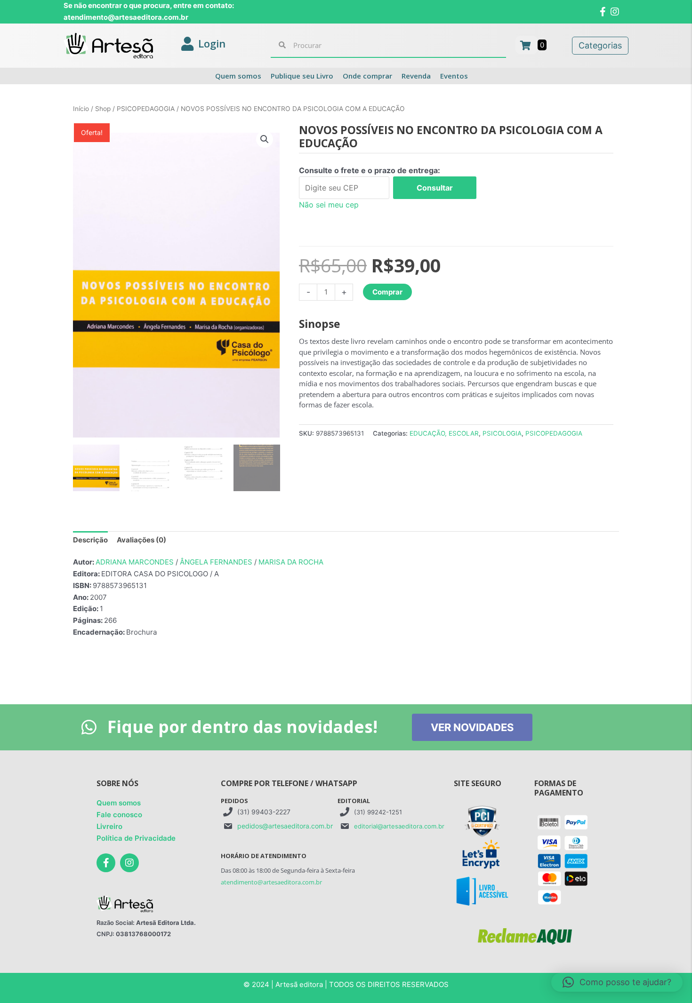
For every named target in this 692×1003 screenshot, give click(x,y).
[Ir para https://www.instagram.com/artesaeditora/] (129, 862)
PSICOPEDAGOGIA (146, 108)
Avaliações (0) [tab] (141, 539)
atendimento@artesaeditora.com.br (271, 882)
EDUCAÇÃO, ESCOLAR (444, 433)
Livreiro (109, 826)
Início (81, 108)
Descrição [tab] (90, 539)
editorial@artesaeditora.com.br (399, 826)
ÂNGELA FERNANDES (216, 561)
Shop (103, 108)
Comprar (387, 291)
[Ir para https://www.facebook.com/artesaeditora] (106, 862)
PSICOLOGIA (502, 433)
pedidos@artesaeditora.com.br (285, 826)
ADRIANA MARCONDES (135, 561)
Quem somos (119, 802)
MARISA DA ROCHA (290, 561)
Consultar (435, 187)
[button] (264, 139)
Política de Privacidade (136, 838)
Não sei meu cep (329, 204)
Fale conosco (119, 814)
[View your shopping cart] (526, 45)
